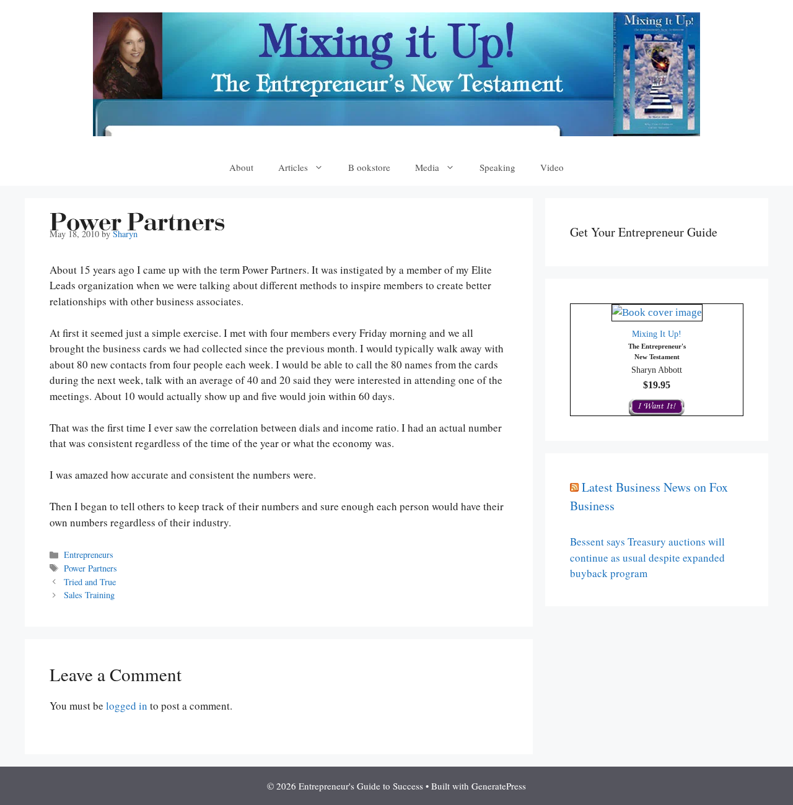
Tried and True (90, 582)
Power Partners (90, 568)
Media (427, 167)
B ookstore (369, 167)
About (241, 167)
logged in (126, 705)
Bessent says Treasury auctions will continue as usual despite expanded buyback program (647, 557)
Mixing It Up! (656, 334)
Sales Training (89, 595)
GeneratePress (498, 786)
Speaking (497, 167)
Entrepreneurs (88, 554)
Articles (293, 167)
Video (552, 167)
